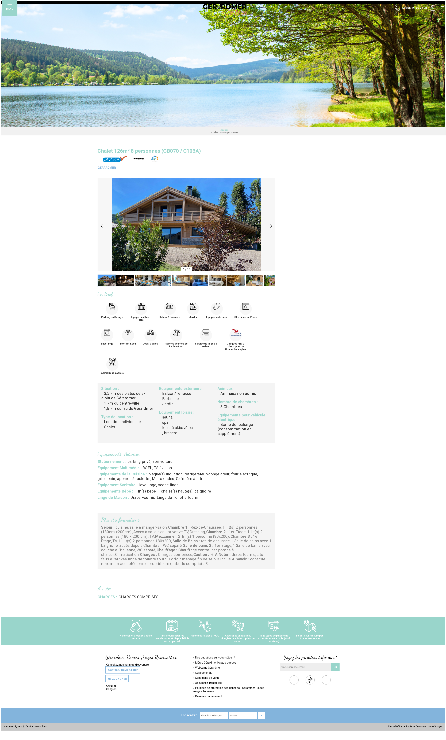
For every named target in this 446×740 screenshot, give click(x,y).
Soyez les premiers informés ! (310, 657)
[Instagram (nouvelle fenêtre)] (326, 680)
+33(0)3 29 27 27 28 (414, 8)
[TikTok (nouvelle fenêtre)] (310, 680)
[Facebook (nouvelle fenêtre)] (294, 680)
